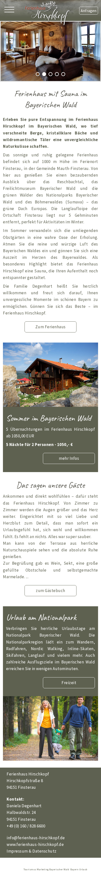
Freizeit (69, 682)
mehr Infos (69, 458)
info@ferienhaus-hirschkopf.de (36, 837)
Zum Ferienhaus (50, 326)
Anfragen (88, 10)
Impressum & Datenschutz (32, 851)
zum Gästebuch (50, 590)
